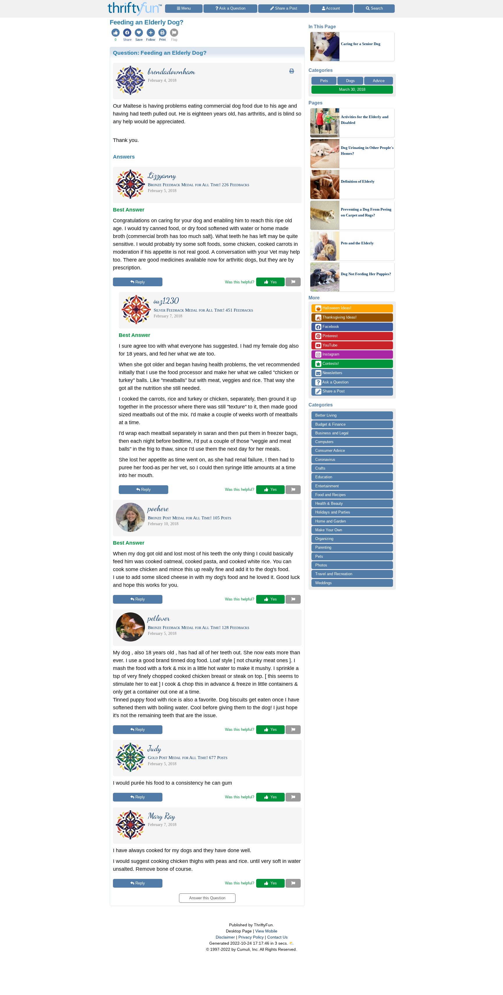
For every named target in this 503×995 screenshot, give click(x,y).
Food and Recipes (330, 495)
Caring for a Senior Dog (360, 44)
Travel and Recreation (333, 574)
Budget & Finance (330, 424)
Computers (324, 442)
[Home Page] (135, 3)
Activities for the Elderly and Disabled (364, 120)
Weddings (323, 583)
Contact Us (277, 937)
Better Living (325, 415)
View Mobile (266, 931)
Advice (379, 81)
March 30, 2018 (352, 89)
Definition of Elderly (358, 181)
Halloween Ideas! (333, 308)
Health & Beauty (329, 503)
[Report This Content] (293, 282)
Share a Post (333, 391)
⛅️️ (291, 943)
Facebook (330, 326)
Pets (324, 81)
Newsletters (331, 373)
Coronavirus (325, 459)
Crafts (320, 468)
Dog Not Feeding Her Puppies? (366, 274)
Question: (160, 52)
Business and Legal (331, 433)
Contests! (330, 363)
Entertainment (327, 486)
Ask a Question (334, 382)
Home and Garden (330, 521)
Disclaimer (225, 937)
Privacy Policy (251, 937)
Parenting (323, 547)
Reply (140, 282)
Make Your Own (328, 530)
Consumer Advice (330, 450)
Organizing (324, 538)
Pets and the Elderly (357, 243)
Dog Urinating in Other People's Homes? (367, 150)
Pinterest (329, 336)
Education (323, 477)
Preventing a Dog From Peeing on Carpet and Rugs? (366, 212)
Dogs (350, 81)
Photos (321, 565)
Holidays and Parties (332, 512)
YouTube (329, 345)
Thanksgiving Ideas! (336, 317)
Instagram (330, 354)
